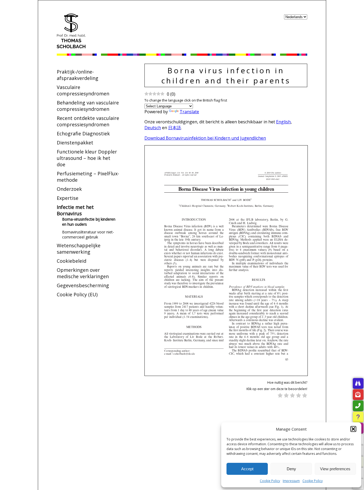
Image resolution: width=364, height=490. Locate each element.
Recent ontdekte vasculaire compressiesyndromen (88, 121)
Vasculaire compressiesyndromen (83, 90)
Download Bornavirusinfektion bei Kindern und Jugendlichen (205, 138)
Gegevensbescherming (83, 285)
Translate (189, 112)
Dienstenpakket (75, 142)
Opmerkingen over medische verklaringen (83, 273)
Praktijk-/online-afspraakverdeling (77, 74)
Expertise (67, 198)
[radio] (280, 396)
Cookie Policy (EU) (77, 294)
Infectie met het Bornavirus (75, 210)
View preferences (335, 469)
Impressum (291, 481)
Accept (247, 469)
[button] (353, 429)
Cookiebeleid (71, 261)
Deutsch (152, 128)
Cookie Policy (270, 481)
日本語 (174, 128)
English (283, 122)
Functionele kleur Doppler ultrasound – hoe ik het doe (87, 158)
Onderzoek (69, 189)
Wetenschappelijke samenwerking (78, 248)
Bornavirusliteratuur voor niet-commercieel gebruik (88, 234)
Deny (291, 469)
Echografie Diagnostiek (83, 133)
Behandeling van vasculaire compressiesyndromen (88, 105)
